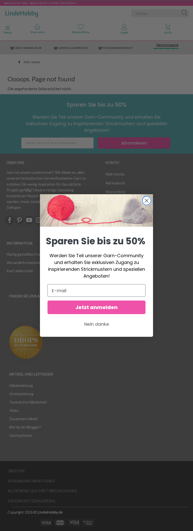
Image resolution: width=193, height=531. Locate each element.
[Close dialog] (146, 200)
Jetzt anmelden (96, 307)
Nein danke (96, 324)
